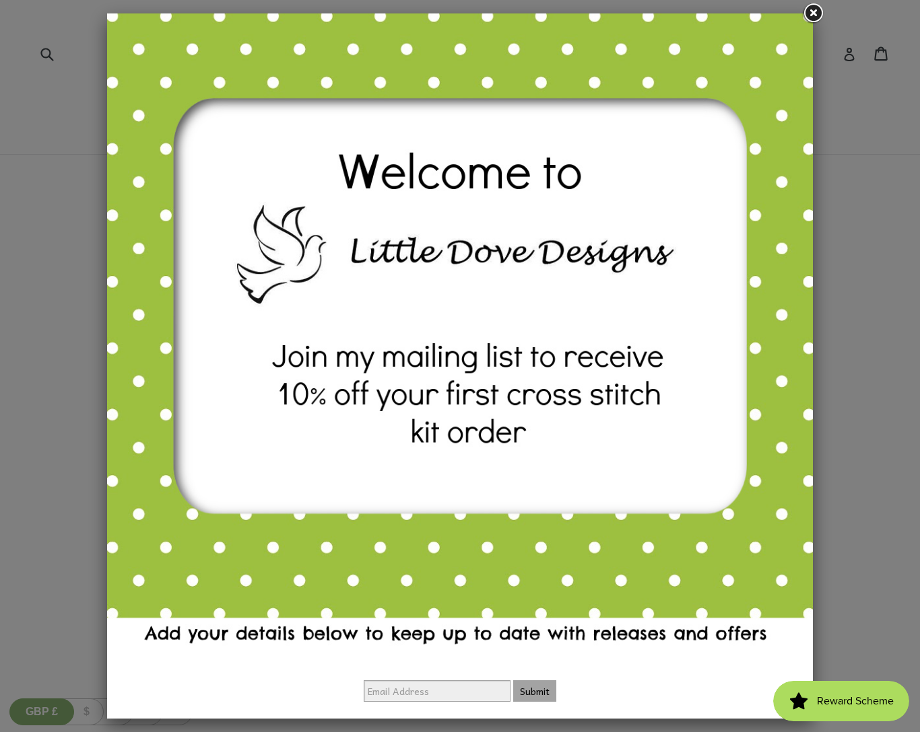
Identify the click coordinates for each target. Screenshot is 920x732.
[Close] (813, 13)
